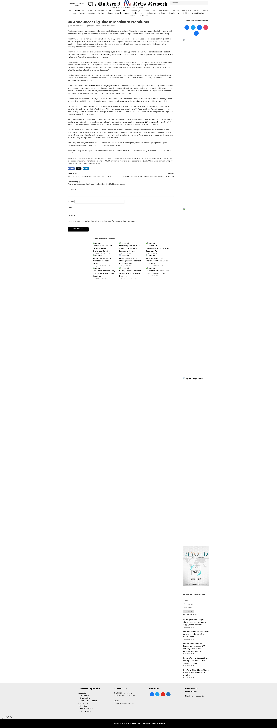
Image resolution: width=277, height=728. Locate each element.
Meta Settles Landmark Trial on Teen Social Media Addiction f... (157, 261)
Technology (135, 11)
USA (83, 11)
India (90, 11)
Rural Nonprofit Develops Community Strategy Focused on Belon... (130, 248)
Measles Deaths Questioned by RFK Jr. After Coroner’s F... (157, 248)
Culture (162, 13)
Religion (101, 13)
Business (117, 11)
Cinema (176, 11)
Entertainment (164, 11)
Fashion (82, 13)
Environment (151, 13)
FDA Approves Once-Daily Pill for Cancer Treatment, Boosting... (104, 273)
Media (154, 11)
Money (125, 11)
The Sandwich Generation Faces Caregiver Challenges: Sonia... (104, 248)
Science (110, 13)
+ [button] (7, 717)
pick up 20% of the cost (148, 122)
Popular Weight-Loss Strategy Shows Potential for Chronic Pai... (130, 261)
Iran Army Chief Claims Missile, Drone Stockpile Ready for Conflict (196, 672)
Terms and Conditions (87, 701)
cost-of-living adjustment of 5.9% (114, 54)
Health (108, 11)
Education (91, 13)
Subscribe (82, 706)
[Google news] (196, 33)
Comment (73, 189)
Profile (134, 13)
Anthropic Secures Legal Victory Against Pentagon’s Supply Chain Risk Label (194, 622)
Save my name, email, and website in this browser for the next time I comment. (103, 221)
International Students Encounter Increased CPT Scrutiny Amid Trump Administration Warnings (194, 647)
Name (71, 201)
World (77, 11)
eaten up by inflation (131, 101)
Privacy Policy (84, 698)
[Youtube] (206, 27)
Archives (186, 13)
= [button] (11, 717)
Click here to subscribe (194, 696)
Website (71, 215)
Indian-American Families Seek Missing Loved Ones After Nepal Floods (196, 634)
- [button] (3, 717)
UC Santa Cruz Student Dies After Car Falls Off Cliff (157, 272)
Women (146, 11)
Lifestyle (118, 13)
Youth (141, 13)
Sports (126, 13)
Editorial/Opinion (174, 13)
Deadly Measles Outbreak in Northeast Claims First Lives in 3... (130, 273)
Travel (205, 11)
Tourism (197, 11)
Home (70, 11)
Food (74, 13)
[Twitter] (193, 27)
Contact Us (143, 15)
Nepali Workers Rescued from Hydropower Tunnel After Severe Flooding (196, 661)
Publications (83, 695)
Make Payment (84, 711)
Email (70, 207)
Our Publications (198, 13)
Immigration (186, 11)
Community (99, 11)
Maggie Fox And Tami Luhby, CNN (102, 26)
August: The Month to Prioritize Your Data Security (102, 261)
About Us (133, 15)
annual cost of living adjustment (104, 85)
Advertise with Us (85, 708)
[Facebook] (187, 27)
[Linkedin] (199, 27)
